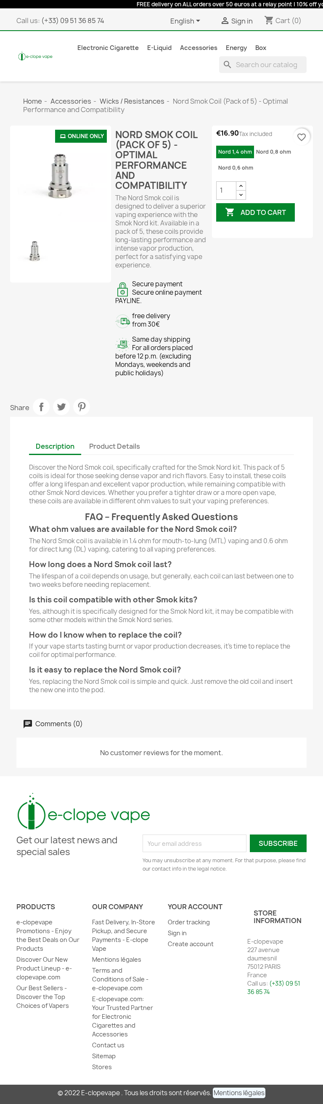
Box (260, 48)
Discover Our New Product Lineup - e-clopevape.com (44, 968)
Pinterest (81, 406)
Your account (195, 906)
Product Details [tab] (114, 446)
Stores (102, 1067)
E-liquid (159, 48)
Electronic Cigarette (108, 48)
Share (41, 406)
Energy (236, 48)
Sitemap (104, 1056)
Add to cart (255, 212)
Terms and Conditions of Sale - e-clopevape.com (120, 979)
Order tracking (189, 922)
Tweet (61, 406)
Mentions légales (116, 959)
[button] (239, 1093)
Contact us (108, 1045)
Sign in (177, 933)
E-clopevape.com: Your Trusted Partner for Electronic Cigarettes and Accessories (122, 1016)
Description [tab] (55, 446)
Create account (191, 944)
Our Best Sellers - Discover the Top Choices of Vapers (42, 997)
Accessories (198, 48)
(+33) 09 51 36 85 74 (72, 20)
